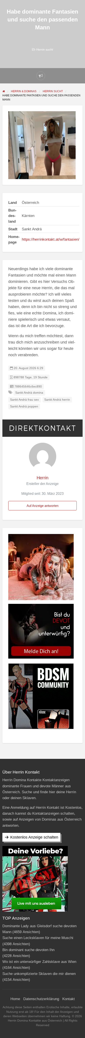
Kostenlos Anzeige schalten (34, 837)
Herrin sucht (44, 49)
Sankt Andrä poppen (24, 406)
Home (15, 999)
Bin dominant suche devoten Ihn (28, 950)
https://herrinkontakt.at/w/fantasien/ (50, 239)
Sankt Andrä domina (29, 392)
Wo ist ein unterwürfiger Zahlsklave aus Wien (39, 962)
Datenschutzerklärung (41, 999)
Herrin (42, 477)
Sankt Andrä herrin (57, 399)
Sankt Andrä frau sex (24, 399)
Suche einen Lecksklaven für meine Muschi (37, 938)
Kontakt (68, 999)
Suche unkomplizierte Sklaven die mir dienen (39, 974)
